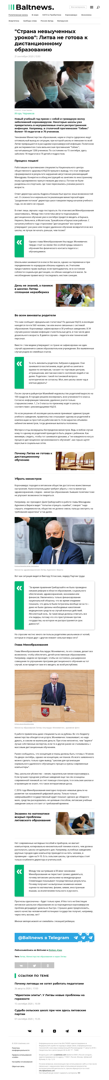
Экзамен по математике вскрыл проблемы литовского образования (33, 817)
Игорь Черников (24, 113)
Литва (22, 956)
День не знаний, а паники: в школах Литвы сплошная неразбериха (34, 289)
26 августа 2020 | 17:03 (26, 988)
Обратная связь (18, 1066)
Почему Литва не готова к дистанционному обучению (33, 457)
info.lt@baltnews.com (47, 1071)
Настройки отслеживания (22, 1062)
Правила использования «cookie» (22, 1056)
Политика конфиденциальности (21, 1049)
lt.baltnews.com (60, 1055)
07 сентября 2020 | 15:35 (27, 1019)
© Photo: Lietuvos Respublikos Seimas (24, 724)
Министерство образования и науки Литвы (46, 956)
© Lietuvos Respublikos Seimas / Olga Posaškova (27, 566)
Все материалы (78, 7)
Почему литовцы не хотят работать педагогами (49, 983)
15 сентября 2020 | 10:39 (27, 1003)
